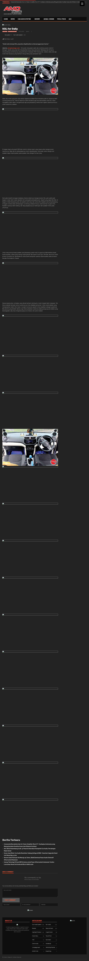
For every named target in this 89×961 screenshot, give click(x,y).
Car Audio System (24, 19)
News (13, 19)
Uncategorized (36, 947)
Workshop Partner (50, 947)
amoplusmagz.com (14, 48)
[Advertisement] (55, 10)
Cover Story (35, 935)
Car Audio (5, 31)
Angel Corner (49, 19)
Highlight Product (36, 932)
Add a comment (8, 872)
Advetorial (48, 943)
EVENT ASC (35, 951)
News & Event (49, 928)
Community (35, 943)
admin (27, 31)
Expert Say (48, 951)
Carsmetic (48, 939)
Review (37, 19)
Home (6, 19)
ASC (70, 19)
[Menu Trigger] (82, 3)
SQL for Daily (10, 28)
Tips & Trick (61, 19)
